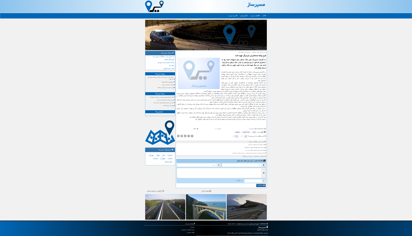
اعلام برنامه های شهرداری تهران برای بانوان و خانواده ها (162, 97)
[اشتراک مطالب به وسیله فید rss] (178, 136)
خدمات (169, 155)
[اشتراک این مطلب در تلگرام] (185, 136)
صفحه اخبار (205, 191)
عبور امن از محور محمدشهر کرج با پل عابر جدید (164, 103)
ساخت (170, 158)
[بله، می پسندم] (245, 136)
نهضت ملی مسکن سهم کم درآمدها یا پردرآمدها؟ (255, 147)
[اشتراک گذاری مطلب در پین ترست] (192, 136)
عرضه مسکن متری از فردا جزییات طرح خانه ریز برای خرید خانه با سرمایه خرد (248, 153)
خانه (264, 16)
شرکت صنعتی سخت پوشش (166, 62)
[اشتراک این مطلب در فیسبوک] (188, 136)
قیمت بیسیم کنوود (169, 68)
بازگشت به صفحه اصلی (155, 191)
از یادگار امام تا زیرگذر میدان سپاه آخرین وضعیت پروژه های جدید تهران (161, 78)
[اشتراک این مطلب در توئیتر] (181, 136)
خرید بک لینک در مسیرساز (188, 230)
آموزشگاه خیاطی (169, 59)
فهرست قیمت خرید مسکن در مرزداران (256, 144)
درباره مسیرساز (232, 16)
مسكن (237, 72)
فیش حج (171, 65)
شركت (155, 158)
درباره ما (192, 227)
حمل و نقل (243, 16)
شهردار (162, 158)
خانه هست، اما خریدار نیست (168, 85)
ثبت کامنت (260, 185)
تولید (158, 155)
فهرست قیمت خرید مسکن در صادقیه (166, 88)
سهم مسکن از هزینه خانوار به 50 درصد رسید (255, 150)
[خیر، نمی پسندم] (236, 136)
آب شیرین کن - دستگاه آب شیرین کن (163, 56)
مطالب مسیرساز (254, 16)
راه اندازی (246, 132)
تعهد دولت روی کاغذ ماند (168, 105)
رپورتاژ (151, 155)
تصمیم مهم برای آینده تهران (168, 82)
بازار (222, 95)
